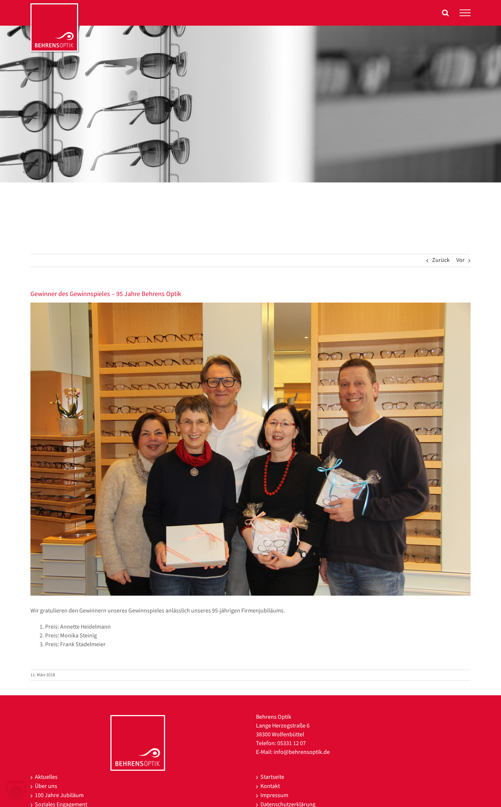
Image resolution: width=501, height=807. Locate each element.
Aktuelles (46, 777)
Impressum (274, 795)
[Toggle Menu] (465, 13)
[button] (16, 791)
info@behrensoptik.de (302, 752)
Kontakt (270, 786)
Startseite (272, 777)
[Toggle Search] (445, 12)
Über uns (46, 786)
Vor (460, 260)
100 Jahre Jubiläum (59, 795)
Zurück (441, 260)
